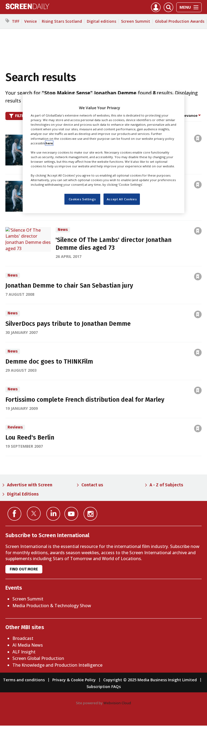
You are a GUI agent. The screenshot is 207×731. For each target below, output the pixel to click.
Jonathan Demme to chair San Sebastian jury (69, 285)
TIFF (15, 21)
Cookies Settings (82, 199)
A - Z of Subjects (166, 484)
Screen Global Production (38, 658)
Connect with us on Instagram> (90, 514)
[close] (202, 126)
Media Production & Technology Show (51, 606)
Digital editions (101, 21)
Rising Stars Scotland (62, 21)
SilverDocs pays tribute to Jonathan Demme (68, 323)
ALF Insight (24, 652)
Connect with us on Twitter (34, 513)
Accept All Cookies (122, 199)
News (63, 229)
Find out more (24, 569)
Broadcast (22, 638)
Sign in (127, 219)
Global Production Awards (179, 21)
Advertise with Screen (29, 484)
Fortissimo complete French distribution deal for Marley (84, 399)
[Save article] (198, 138)
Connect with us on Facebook (14, 514)
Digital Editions (23, 494)
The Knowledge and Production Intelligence (57, 665)
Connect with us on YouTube (71, 514)
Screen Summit (135, 21)
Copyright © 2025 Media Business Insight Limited (150, 679)
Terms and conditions (24, 679)
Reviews (15, 427)
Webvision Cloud (117, 702)
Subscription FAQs (104, 686)
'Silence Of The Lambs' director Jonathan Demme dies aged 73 (113, 243)
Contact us (92, 484)
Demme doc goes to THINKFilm (49, 361)
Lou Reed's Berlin (29, 437)
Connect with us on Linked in (53, 514)
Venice (30, 21)
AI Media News (27, 645)
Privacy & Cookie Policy (74, 679)
